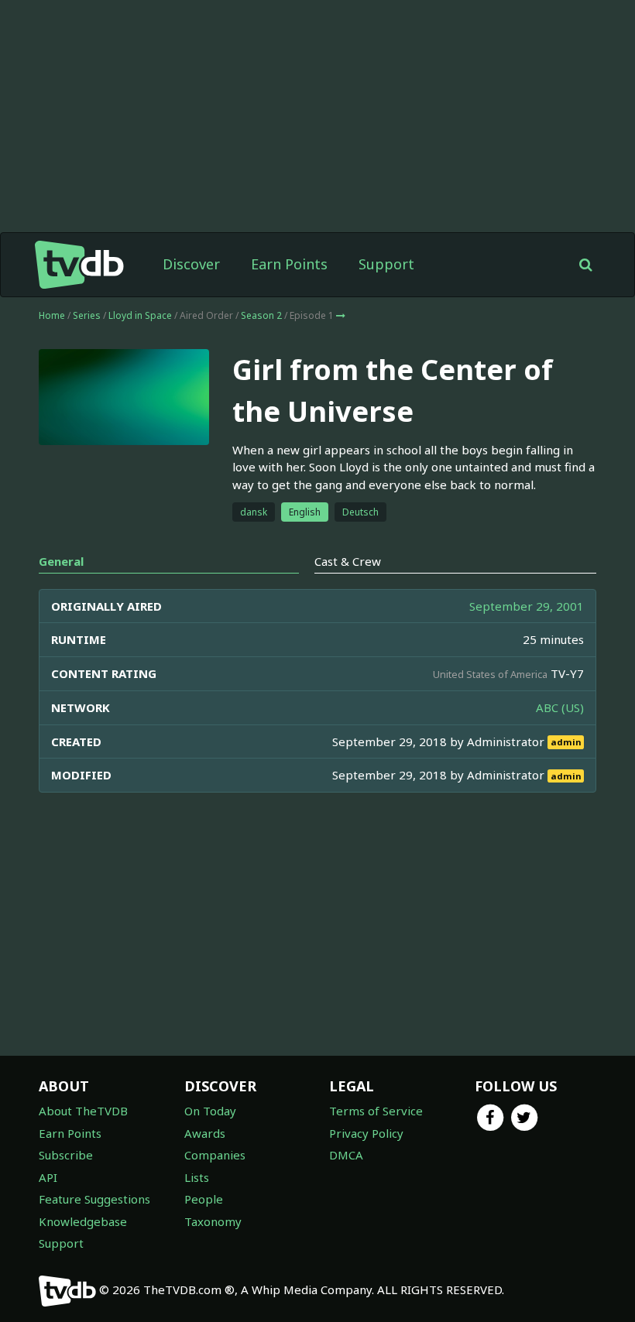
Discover (191, 264)
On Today (210, 1110)
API (48, 1177)
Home (52, 315)
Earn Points (289, 264)
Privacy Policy (366, 1133)
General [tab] (61, 561)
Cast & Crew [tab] (347, 561)
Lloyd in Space (140, 315)
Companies (214, 1155)
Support (386, 264)
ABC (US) (560, 707)
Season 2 (261, 315)
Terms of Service (376, 1110)
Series (87, 315)
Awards (204, 1133)
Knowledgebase (83, 1221)
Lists (196, 1177)
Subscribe (66, 1155)
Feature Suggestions (94, 1199)
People (203, 1199)
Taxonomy (213, 1221)
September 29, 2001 (526, 606)
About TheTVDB (83, 1110)
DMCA (346, 1155)
